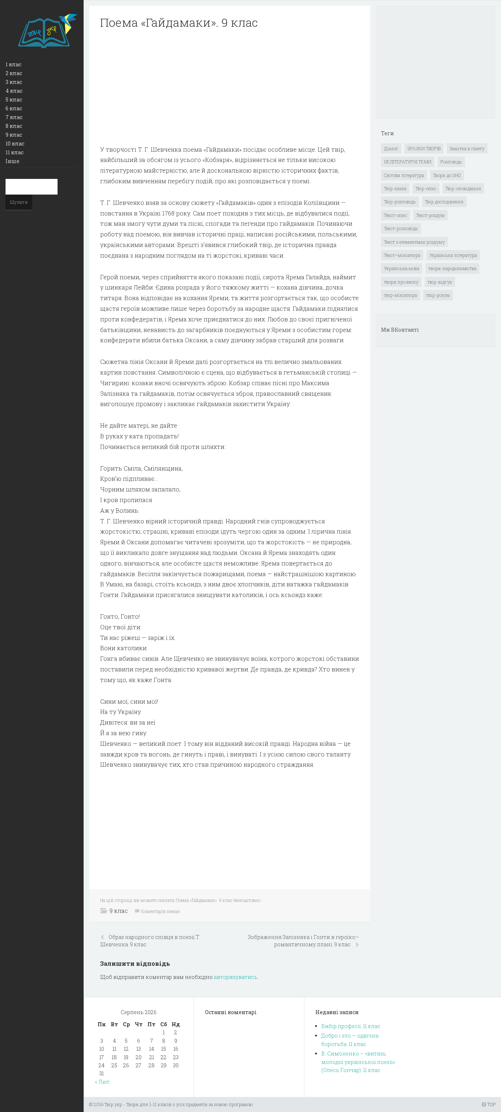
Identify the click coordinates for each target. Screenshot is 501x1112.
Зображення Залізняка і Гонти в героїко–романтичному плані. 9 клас (303, 941)
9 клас (14, 134)
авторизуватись (235, 976)
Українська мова (401, 268)
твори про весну (401, 282)
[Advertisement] (229, 87)
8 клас (14, 125)
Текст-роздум (430, 215)
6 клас (14, 108)
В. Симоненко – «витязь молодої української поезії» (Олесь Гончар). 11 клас (358, 1062)
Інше (12, 161)
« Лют (102, 1081)
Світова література (404, 175)
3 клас (14, 81)
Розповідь (451, 162)
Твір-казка (395, 188)
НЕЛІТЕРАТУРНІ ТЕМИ (407, 162)
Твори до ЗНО (447, 175)
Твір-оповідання (463, 188)
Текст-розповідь (401, 228)
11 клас (14, 152)
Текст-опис (395, 215)
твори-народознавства (452, 268)
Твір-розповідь (400, 202)
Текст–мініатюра (402, 255)
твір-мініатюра (400, 295)
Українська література (453, 255)
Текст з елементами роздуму (414, 242)
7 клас (14, 117)
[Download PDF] (229, 87)
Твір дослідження (444, 202)
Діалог (391, 148)
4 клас (14, 90)
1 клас (13, 64)
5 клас (14, 99)
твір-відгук (440, 282)
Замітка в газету (467, 148)
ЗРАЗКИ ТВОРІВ (423, 148)
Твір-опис (426, 188)
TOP (490, 1104)
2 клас (14, 73)
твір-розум (438, 295)
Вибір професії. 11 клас (350, 1026)
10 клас (15, 143)
